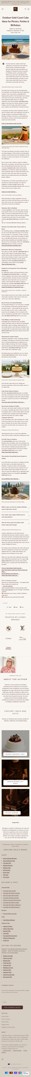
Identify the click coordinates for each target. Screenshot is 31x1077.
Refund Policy (5, 1022)
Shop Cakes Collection (7, 589)
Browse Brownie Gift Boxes (15, 782)
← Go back (4, 603)
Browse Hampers (12, 813)
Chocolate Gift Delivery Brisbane (11, 907)
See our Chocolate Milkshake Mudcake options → (14, 222)
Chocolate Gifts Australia (9, 891)
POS (17, 1067)
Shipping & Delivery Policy (8, 1027)
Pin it (22, 607)
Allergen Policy (5, 1024)
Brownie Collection (8, 586)
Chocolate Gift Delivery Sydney (11, 902)
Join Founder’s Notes (12, 1007)
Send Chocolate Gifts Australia (11, 895)
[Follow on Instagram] (2, 1059)
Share (16, 607)
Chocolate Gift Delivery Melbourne (12, 905)
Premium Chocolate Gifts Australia (12, 900)
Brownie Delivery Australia (10, 913)
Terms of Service (6, 1019)
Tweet (10, 607)
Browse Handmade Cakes (15, 754)
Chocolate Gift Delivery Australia (11, 893)
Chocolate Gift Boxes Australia (11, 898)
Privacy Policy (5, 1016)
